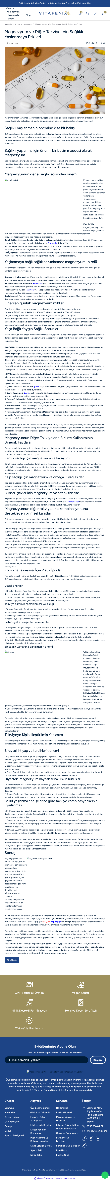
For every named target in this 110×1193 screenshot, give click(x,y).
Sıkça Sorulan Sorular (41, 1145)
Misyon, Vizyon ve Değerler (65, 1119)
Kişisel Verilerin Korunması (38, 1131)
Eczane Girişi (62, 1155)
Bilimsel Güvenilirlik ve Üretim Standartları (67, 1127)
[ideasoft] (40, 1178)
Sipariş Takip (36, 1150)
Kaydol (98, 1060)
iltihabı (93, 486)
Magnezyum (48, 412)
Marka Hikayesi (64, 1112)
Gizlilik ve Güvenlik (40, 1112)
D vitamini (48, 374)
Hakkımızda (62, 1108)
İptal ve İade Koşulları (41, 1125)
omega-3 (69, 921)
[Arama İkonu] (87, 13)
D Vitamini (11, 374)
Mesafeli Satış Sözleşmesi (37, 1119)
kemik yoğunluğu (35, 240)
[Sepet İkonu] (103, 13)
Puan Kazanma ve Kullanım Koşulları (39, 1139)
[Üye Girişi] (95, 13)
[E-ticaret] (54, 1178)
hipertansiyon (20, 237)
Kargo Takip (36, 1155)
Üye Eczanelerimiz (40, 1108)
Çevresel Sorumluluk (67, 1133)
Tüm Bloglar (12, 960)
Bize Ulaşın (61, 1150)
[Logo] (55, 13)
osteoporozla (52, 240)
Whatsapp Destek (105, 1175)
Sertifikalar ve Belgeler (68, 1145)
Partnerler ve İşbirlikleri (62, 1139)
